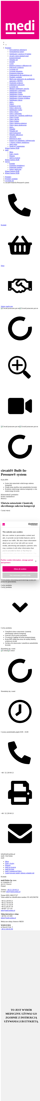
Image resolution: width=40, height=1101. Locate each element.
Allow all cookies (20, 569)
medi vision (13, 144)
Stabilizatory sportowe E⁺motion (20, 54)
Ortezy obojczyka (15, 108)
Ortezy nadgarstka (15, 113)
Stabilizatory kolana (16, 94)
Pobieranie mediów (15, 167)
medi (6, 150)
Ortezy (11, 104)
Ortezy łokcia (13, 112)
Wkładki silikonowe (16, 135)
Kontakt (12, 163)
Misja (11, 152)
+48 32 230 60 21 (13, 890)
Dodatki (12, 62)
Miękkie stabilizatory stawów (19, 88)
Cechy (11, 64)
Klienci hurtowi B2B (12, 148)
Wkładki (12, 129)
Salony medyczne (15, 169)
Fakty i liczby (14, 154)
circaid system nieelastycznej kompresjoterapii (19, 57)
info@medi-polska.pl (13, 892)
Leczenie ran (13, 87)
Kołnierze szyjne (15, 106)
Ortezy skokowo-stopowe (18, 123)
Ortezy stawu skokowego (18, 125)
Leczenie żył (13, 69)
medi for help (9, 869)
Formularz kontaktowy (17, 165)
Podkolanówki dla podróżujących (20, 75)
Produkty (8, 48)
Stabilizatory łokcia (15, 100)
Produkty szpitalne (15, 77)
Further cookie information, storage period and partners (17, 561)
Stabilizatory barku (15, 92)
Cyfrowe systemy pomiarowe (19, 142)
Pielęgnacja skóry (15, 138)
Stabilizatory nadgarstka (17, 90)
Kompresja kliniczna (16, 73)
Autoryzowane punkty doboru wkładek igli (19, 873)
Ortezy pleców (14, 119)
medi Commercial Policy (13, 871)
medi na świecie (14, 158)
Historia (12, 156)
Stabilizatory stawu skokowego (19, 96)
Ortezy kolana (14, 121)
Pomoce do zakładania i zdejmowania (22, 140)
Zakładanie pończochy (17, 85)
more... (11, 102)
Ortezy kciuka (14, 117)
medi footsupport (15, 133)
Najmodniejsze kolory (16, 52)
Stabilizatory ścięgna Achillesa (19, 98)
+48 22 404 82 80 (7, 929)
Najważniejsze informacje (18, 50)
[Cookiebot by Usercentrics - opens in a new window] (28, 524)
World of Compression (17, 146)
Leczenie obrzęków (16, 71)
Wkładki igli (13, 60)
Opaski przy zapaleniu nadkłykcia (20, 115)
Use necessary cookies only (20, 575)
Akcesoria (12, 137)
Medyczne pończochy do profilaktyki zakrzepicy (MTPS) (22, 80)
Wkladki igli (13, 131)
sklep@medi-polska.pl (8, 918)
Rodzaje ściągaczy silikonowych (20, 65)
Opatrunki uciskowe (16, 83)
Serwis (7, 162)
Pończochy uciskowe (16, 67)
